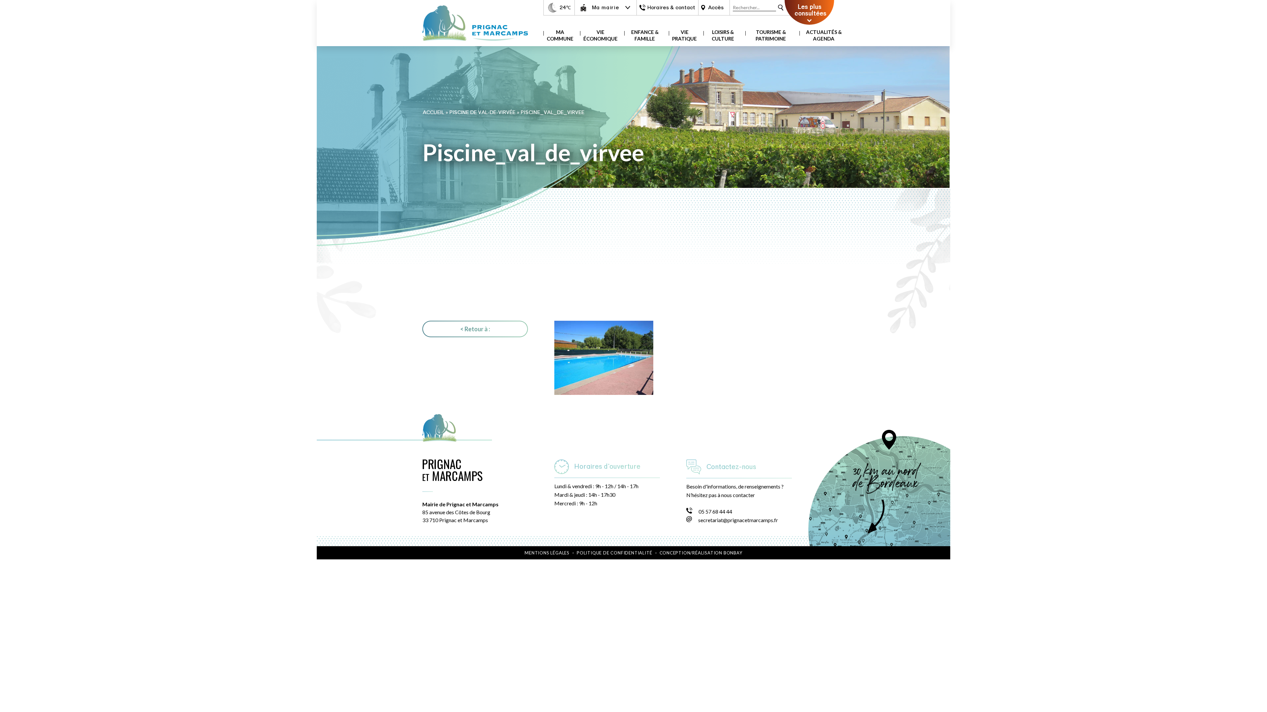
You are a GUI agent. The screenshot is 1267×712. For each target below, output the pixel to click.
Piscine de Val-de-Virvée (482, 112)
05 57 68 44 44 (715, 511)
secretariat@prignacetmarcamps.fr (738, 520)
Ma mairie (605, 7)
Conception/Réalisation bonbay (701, 552)
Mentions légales (547, 552)
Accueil (433, 112)
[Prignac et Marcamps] (475, 44)
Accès (716, 7)
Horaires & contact (671, 7)
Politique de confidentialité (614, 552)
